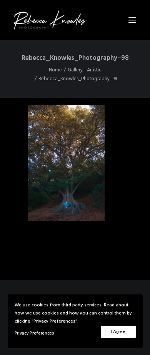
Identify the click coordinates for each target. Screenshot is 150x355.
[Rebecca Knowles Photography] (75, 20)
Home (55, 70)
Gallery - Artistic (85, 70)
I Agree (118, 332)
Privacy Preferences (34, 333)
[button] (132, 20)
